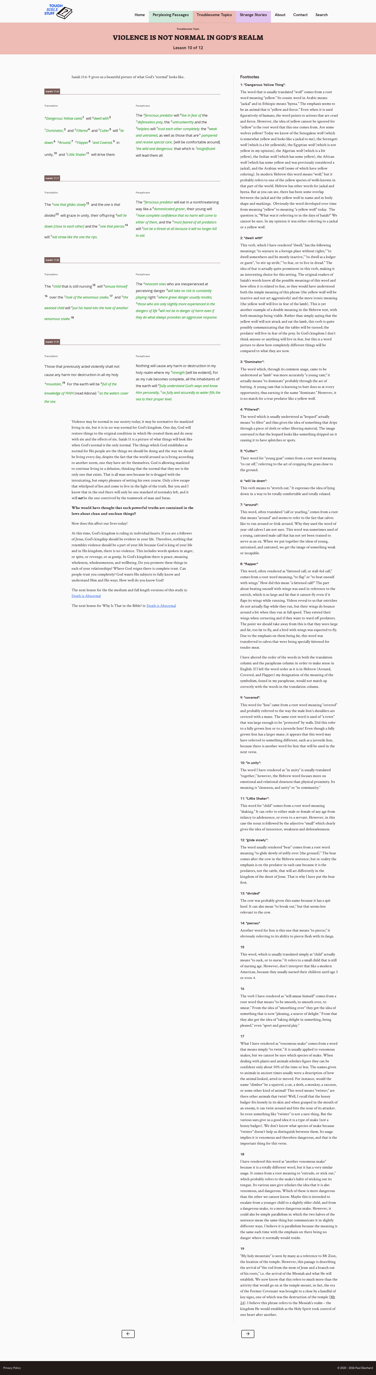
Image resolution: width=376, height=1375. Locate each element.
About (280, 14)
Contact (300, 14)
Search (322, 14)
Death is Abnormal (86, 595)
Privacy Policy (12, 1368)
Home (140, 14)
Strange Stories (253, 14)
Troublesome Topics (214, 14)
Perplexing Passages (171, 14)
